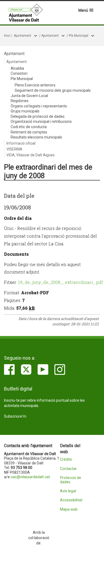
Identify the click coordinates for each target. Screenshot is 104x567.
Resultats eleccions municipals (36, 137)
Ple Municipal (78, 35)
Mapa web (69, 509)
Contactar (68, 469)
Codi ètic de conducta (29, 127)
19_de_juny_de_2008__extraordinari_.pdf (60, 282)
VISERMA (14, 149)
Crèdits (66, 459)
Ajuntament (22, 35)
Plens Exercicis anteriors (35, 85)
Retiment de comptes (29, 132)
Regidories (20, 101)
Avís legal (68, 491)
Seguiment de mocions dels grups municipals (53, 90)
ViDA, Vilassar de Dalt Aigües (30, 155)
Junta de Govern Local (29, 96)
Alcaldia (17, 68)
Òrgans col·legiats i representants (39, 106)
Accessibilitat (71, 500)
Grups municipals (25, 111)
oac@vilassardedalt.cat (30, 477)
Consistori (19, 73)
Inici (7, 35)
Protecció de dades (70, 480)
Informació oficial (20, 143)
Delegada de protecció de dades (38, 116)
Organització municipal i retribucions (41, 121)
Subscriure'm (15, 416)
